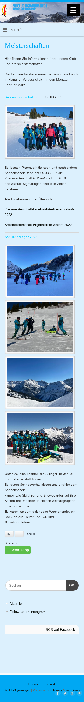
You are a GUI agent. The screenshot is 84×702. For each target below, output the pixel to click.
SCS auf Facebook (60, 629)
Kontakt (51, 684)
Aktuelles (17, 603)
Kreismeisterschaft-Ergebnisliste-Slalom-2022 (38, 225)
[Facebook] (57, 693)
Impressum (35, 684)
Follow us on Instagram (28, 612)
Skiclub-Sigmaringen (17, 690)
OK (70, 585)
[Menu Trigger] (73, 10)
